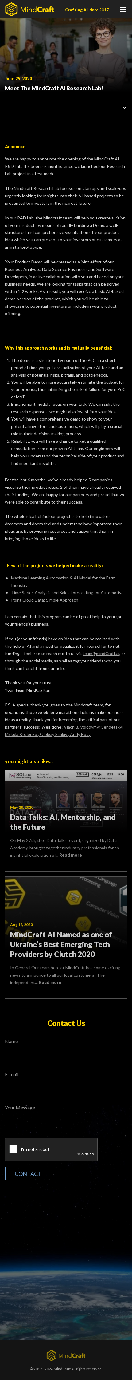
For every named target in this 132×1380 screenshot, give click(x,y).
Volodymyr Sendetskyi (101, 727)
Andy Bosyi (80, 734)
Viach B (71, 727)
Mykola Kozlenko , (22, 734)
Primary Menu (123, 9)
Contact (28, 1173)
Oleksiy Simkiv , (55, 734)
